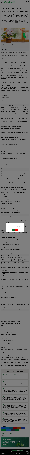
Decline (17, 229)
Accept (13, 229)
